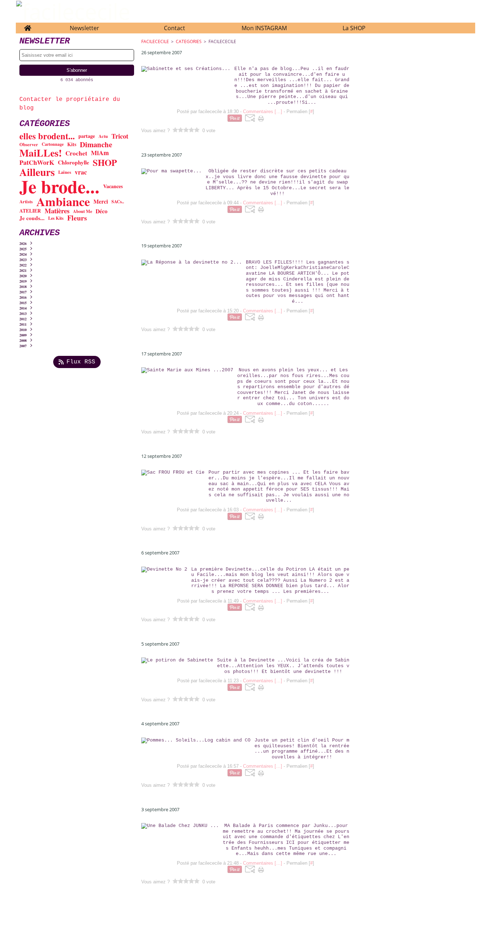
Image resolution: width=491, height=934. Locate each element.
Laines (64, 172)
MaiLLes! (40, 153)
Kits (71, 144)
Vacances (113, 186)
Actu (103, 136)
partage (86, 136)
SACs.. (117, 201)
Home (27, 26)
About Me (82, 211)
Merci (100, 201)
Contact (174, 28)
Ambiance (63, 201)
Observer (28, 144)
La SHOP (354, 28)
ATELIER (30, 211)
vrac (81, 172)
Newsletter (84, 28)
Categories (189, 41)
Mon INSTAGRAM (264, 28)
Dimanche (96, 144)
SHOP (105, 162)
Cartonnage (53, 144)
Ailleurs (37, 172)
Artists (26, 201)
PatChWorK (36, 162)
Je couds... (32, 218)
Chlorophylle (73, 162)
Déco (101, 211)
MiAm (100, 153)
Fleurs (77, 218)
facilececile (155, 41)
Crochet (76, 153)
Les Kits (56, 218)
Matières (57, 211)
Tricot (119, 136)
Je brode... (59, 186)
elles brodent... (47, 136)
